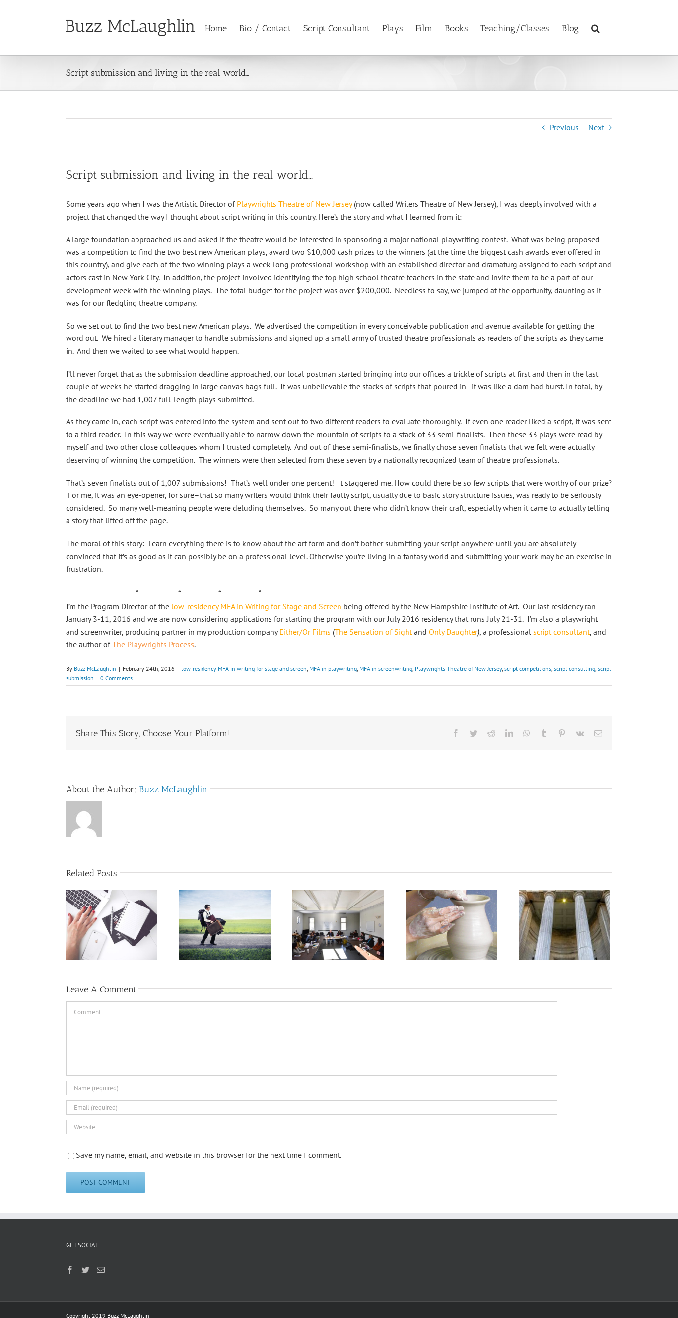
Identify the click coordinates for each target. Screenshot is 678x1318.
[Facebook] (70, 1270)
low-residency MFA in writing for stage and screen (244, 668)
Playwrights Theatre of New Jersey (458, 668)
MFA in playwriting (333, 668)
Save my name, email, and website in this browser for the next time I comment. (208, 1155)
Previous (564, 127)
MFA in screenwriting (385, 668)
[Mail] (101, 1270)
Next (596, 127)
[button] (595, 27)
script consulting (574, 668)
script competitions (527, 668)
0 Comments (116, 678)
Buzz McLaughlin (95, 668)
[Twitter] (85, 1270)
